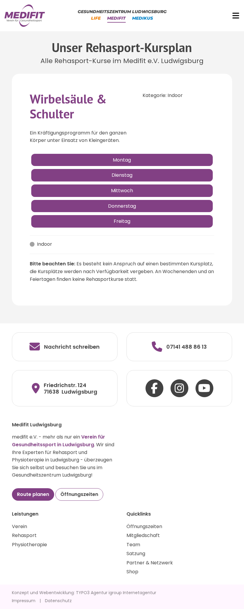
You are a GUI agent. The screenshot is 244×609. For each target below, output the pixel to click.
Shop (132, 571)
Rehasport (24, 535)
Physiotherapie (29, 544)
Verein (19, 526)
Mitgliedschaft (143, 535)
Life (96, 18)
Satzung (135, 553)
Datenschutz (58, 601)
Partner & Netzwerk (149, 562)
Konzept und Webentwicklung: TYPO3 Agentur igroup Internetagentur (84, 593)
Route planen (33, 494)
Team (133, 544)
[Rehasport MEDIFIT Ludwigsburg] (24, 15)
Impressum (23, 601)
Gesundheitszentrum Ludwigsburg (122, 11)
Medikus (142, 18)
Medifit (116, 18)
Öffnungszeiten (79, 494)
